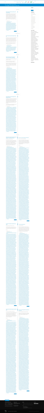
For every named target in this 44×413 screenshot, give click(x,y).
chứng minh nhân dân (8, 236)
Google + (37, 403)
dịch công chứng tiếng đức (12, 167)
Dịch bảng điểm (9, 161)
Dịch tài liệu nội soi (10, 179)
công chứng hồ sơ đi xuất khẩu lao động (10, 108)
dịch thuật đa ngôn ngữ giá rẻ (9, 184)
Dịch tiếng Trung (13, 199)
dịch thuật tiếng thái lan (9, 188)
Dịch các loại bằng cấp (22, 248)
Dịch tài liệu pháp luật (33, 50)
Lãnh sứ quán (14, 206)
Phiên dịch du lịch (32, 58)
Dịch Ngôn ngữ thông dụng (13, 172)
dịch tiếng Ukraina (8, 201)
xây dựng (15, 218)
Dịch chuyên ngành (8, 147)
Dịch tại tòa (15, 182)
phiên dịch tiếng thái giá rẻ (9, 213)
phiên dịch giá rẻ (8, 209)
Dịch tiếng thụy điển (10, 199)
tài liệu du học (10, 216)
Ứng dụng (25, 148)
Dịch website (12, 203)
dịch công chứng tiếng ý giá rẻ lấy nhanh (10, 169)
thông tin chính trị (8, 218)
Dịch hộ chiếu (7, 171)
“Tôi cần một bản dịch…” (22, 224)
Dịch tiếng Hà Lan (8, 279)
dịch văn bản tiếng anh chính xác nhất (10, 127)
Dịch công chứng (21, 252)
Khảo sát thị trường (11, 206)
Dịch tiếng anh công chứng (13, 83)
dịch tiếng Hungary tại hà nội (12, 194)
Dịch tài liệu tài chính (9, 180)
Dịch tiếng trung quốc (11, 200)
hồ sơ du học (8, 206)
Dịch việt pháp (9, 203)
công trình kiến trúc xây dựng (12, 151)
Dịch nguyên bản (7, 173)
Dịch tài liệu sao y (32, 52)
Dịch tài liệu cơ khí (13, 176)
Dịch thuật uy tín (20, 275)
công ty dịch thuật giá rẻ (11, 153)
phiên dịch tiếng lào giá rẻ (12, 211)
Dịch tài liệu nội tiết (13, 179)
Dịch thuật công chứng (33, 35)
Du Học (32, 15)
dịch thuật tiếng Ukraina (14, 188)
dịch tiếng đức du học (24, 279)
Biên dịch (10, 234)
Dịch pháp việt (10, 173)
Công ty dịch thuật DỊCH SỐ (9, 45)
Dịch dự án (24, 256)
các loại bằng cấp (13, 149)
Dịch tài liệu (11, 174)
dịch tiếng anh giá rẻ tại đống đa (10, 124)
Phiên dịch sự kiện (12, 210)
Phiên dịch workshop (36, 59)
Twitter (35, 403)
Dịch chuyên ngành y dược (10, 165)
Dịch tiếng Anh (8, 275)
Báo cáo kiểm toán (20, 149)
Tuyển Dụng (30, 2)
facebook (27, 291)
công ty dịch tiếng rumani (8, 244)
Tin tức (28, 2)
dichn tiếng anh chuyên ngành (11, 128)
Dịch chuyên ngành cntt (8, 164)
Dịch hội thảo (23, 258)
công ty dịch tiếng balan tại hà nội (12, 242)
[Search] (38, 1)
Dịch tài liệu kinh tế (10, 178)
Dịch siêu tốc (8, 174)
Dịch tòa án (14, 202)
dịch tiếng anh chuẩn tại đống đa (12, 118)
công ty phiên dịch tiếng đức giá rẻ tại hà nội (23, 246)
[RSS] (37, 2)
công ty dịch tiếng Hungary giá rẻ (25, 244)
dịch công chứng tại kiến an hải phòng (10, 70)
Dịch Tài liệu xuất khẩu (8, 182)
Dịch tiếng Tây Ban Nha (25, 283)
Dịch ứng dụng (21, 289)
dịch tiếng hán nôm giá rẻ (12, 279)
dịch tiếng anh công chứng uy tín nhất (10, 123)
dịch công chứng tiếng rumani (25, 254)
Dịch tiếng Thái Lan (24, 285)
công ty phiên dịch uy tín (13, 246)
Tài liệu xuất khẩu (7, 217)
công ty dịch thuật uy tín (13, 114)
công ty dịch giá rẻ (23, 238)
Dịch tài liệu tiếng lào (9, 181)
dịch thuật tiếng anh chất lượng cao (12, 271)
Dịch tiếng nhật (13, 281)
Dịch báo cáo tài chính (12, 161)
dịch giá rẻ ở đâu (8, 170)
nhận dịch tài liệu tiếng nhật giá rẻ (10, 208)
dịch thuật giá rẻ (14, 184)
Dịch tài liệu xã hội (10, 267)
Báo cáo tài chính (7, 234)
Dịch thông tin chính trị (23, 184)
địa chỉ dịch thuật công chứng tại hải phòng (10, 88)
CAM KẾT (25, 2)
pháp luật (14, 208)
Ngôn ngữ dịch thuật (12, 147)
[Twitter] (36, 2)
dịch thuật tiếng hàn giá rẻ (21, 188)
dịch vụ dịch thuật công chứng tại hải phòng (12, 87)
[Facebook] (35, 2)
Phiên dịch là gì (9, 210)
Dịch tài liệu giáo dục (10, 263)
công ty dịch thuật (8, 110)
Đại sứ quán (15, 203)
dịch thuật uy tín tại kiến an (12, 26)
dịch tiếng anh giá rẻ (12, 190)
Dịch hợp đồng (25, 258)
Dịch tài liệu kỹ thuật (13, 178)
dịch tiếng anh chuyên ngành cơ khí (12, 119)
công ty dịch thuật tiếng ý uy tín (25, 242)
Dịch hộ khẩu (10, 171)
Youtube (36, 403)
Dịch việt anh (7, 203)
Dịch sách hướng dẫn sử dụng (8, 259)
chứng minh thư (11, 236)
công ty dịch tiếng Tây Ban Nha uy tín (10, 159)
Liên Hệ (33, 2)
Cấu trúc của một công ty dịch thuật (24, 137)
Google (14, 205)
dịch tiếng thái (21, 285)
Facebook (34, 403)
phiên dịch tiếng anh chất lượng (9, 129)
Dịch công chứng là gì (8, 166)
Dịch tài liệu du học (11, 177)
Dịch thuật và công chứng (24, 275)
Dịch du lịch (26, 256)
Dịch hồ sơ (12, 171)
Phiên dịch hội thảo (36, 58)
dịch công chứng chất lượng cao (26, 252)
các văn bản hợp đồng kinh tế (26, 236)
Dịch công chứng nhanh (9, 22)
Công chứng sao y (14, 236)
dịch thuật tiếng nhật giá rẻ (9, 273)
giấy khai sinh (12, 205)
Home (5, 4)
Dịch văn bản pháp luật (27, 289)
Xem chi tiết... (15, 52)
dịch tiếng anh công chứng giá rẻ (9, 122)
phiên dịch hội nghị (12, 209)
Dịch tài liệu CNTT (10, 176)
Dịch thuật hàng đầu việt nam (21, 186)
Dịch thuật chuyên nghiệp (11, 269)
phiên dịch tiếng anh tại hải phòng (10, 90)
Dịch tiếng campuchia (9, 192)
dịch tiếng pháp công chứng (10, 86)
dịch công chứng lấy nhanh (12, 166)
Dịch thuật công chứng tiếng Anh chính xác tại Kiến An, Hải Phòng (10, 57)
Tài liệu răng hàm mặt (14, 302)
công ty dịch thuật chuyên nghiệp (13, 110)
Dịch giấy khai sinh (14, 170)
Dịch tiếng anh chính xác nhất (12, 275)
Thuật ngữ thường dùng (33, 22)
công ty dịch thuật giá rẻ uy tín (24, 240)
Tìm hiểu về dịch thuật (12, 218)
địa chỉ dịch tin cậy (21, 291)
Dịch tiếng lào (23, 281)
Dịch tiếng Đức (13, 192)
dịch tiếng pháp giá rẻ (14, 196)
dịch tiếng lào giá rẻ (26, 281)
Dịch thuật (26, 184)
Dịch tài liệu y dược (11, 182)
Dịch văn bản (23, 289)
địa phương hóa (24, 291)
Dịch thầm (20, 184)
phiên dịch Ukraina (12, 214)
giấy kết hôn (10, 205)
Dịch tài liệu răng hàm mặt (11, 265)
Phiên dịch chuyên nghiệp (24, 295)
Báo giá (23, 2)
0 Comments (8, 30)
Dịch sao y (12, 259)
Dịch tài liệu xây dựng (13, 267)
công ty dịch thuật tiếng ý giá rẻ (9, 155)
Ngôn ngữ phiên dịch (22, 148)
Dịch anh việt (32, 33)
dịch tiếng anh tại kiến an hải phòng (11, 27)
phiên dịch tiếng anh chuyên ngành (12, 130)
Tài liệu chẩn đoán (8, 215)
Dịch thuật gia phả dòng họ (16, 405)
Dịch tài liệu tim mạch (13, 181)
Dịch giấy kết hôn (11, 170)
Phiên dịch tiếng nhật (10, 212)
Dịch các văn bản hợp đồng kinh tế (12, 162)
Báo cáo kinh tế (24, 149)
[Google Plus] (38, 2)
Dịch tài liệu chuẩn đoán (8, 175)
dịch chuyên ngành (21, 250)
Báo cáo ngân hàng (27, 149)
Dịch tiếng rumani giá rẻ (21, 283)
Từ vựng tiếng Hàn (33, 27)
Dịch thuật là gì (25, 186)
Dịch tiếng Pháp (10, 196)
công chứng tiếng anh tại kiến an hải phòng (10, 69)
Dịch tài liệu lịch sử (32, 49)
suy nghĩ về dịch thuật (10, 300)
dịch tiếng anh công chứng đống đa (13, 121)
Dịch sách (15, 173)
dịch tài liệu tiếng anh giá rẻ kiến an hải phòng (12, 74)
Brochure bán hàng (10, 149)
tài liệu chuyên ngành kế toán (13, 215)
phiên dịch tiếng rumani (9, 298)
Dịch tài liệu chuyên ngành (12, 175)
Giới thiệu (18, 2)
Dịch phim (13, 173)
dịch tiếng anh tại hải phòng (11, 85)
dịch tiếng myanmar (10, 281)
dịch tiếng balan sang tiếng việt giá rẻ (10, 277)
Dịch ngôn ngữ (9, 172)
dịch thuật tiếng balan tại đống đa (13, 186)
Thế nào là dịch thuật (11, 217)
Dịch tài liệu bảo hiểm (14, 174)
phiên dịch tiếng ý (8, 214)
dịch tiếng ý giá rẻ (11, 202)
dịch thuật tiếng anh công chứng (11, 25)
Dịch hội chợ (21, 258)
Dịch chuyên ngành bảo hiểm (25, 250)
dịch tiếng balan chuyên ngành (23, 277)
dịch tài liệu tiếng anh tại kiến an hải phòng (9, 75)
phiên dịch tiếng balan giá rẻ (24, 297)
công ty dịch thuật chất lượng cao (9, 238)
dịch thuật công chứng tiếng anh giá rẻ (11, 49)
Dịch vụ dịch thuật (35, 54)
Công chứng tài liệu (7, 151)
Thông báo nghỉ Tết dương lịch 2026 (17, 403)
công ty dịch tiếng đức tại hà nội (12, 157)
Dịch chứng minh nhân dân (10, 163)
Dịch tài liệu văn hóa (33, 53)
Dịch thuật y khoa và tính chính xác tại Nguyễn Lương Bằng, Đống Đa (11, 137)
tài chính (13, 300)
